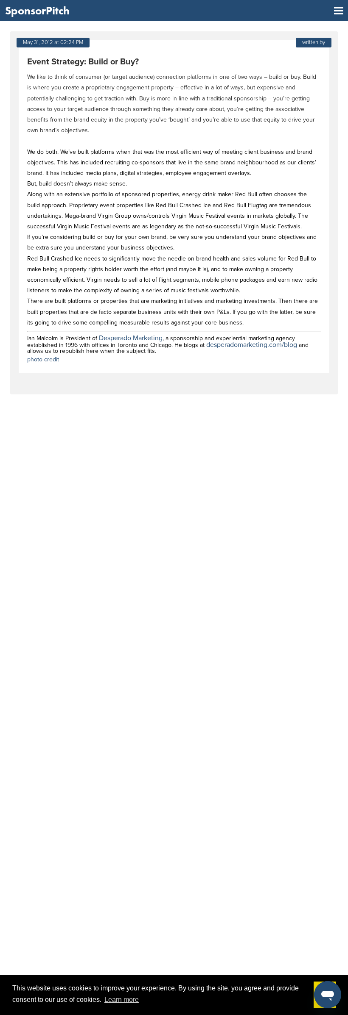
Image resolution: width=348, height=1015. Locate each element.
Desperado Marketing (131, 338)
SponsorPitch (37, 10)
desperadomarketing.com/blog (251, 345)
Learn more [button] (121, 999)
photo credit (43, 359)
